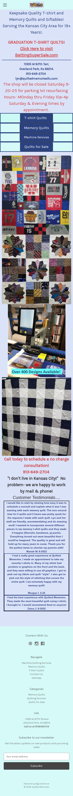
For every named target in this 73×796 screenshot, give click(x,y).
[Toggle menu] (5, 5)
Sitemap (36, 677)
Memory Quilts (36, 666)
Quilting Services (36, 698)
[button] (36, 195)
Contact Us (36, 674)
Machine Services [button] (36, 137)
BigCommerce (42, 783)
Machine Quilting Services (36, 662)
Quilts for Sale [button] (36, 147)
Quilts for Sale (37, 702)
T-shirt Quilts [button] (36, 118)
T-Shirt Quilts (36, 670)
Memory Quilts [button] (36, 128)
